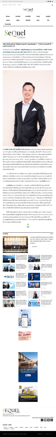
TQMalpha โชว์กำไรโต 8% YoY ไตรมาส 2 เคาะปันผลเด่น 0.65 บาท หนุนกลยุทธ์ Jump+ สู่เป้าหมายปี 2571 (21, 284)
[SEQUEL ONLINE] (28, 12)
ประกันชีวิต (28, 16)
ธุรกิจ (38, 20)
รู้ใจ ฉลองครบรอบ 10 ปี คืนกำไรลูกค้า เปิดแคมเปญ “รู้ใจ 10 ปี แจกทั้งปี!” (46, 284)
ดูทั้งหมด (51, 233)
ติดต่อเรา (12, 429)
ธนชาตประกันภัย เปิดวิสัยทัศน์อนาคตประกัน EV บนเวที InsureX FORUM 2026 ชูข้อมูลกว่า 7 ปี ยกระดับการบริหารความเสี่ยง (21, 293)
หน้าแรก (8, 16)
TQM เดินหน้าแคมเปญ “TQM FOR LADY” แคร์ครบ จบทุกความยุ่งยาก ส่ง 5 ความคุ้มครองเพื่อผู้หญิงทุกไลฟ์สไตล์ (46, 302)
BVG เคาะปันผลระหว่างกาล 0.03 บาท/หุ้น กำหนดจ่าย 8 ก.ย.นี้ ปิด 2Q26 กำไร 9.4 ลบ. (46, 293)
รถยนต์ (8, 20)
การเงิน (38, 16)
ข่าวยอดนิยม (8, 24)
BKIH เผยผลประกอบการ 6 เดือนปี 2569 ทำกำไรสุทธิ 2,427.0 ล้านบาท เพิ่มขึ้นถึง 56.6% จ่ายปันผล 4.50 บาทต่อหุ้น (21, 275)
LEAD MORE (34, 246)
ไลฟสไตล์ (28, 20)
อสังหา (18, 20)
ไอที (48, 20)
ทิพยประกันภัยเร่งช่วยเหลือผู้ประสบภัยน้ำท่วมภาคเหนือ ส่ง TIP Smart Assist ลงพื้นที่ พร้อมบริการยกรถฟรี (46, 257)
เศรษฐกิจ (48, 16)
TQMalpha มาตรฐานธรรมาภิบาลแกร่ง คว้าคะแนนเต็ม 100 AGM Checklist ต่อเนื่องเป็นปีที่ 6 (46, 266)
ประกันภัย (18, 16)
